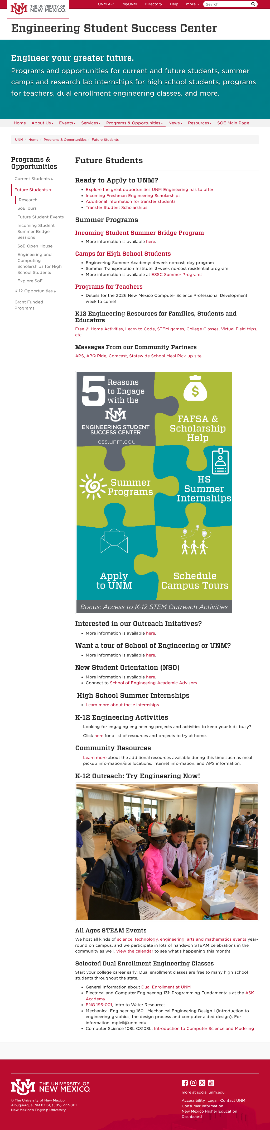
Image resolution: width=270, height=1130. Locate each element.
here (150, 241)
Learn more (95, 757)
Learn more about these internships (122, 704)
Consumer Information (202, 1106)
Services (89, 123)
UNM (19, 140)
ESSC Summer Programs (176, 274)
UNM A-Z (106, 4)
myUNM (130, 4)
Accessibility (193, 1100)
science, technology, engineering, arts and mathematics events (181, 939)
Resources (198, 123)
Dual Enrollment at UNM (166, 987)
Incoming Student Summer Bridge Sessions (36, 231)
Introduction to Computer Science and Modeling (204, 1028)
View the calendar (134, 951)
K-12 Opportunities (34, 291)
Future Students (105, 140)
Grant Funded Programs (29, 305)
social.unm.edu (211, 1092)
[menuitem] (19, 123)
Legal (213, 1100)
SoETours (27, 208)
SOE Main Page (233, 123)
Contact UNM (232, 1100)
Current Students (32, 178)
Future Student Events (40, 217)
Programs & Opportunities (133, 123)
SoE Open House (34, 246)
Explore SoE (30, 281)
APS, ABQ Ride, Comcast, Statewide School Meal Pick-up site (138, 356)
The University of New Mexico (38, 9)
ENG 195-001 (99, 1004)
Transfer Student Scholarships (116, 207)
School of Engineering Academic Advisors (153, 683)
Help (174, 4)
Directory (153, 4)
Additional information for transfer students (131, 201)
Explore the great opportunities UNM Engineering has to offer (149, 189)
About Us (41, 123)
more (191, 4)
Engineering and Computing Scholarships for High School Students (39, 263)
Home (20, 123)
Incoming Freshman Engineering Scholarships (133, 195)
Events (66, 123)
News (174, 123)
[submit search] (253, 4)
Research (28, 200)
